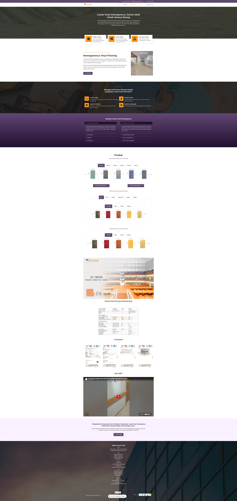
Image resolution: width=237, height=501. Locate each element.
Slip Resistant (90, 140)
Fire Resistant (90, 134)
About (125, 4)
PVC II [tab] (107, 197)
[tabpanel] (118, 174)
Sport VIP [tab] (120, 197)
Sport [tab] (113, 197)
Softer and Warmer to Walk (128, 134)
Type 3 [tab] (122, 206)
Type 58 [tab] (129, 206)
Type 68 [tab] (129, 165)
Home (118, 4)
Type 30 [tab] (122, 165)
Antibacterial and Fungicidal (92, 123)
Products (133, 4)
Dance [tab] (128, 197)
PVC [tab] (101, 197)
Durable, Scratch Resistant (128, 123)
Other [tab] (135, 197)
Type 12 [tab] (101, 165)
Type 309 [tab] (108, 206)
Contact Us (149, 4)
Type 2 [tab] (115, 206)
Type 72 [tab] (136, 165)
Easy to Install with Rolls (128, 137)
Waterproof (89, 137)
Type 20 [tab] (115, 165)
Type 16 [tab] (108, 165)
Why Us (141, 4)
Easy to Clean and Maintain (128, 140)
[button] (101, 123)
